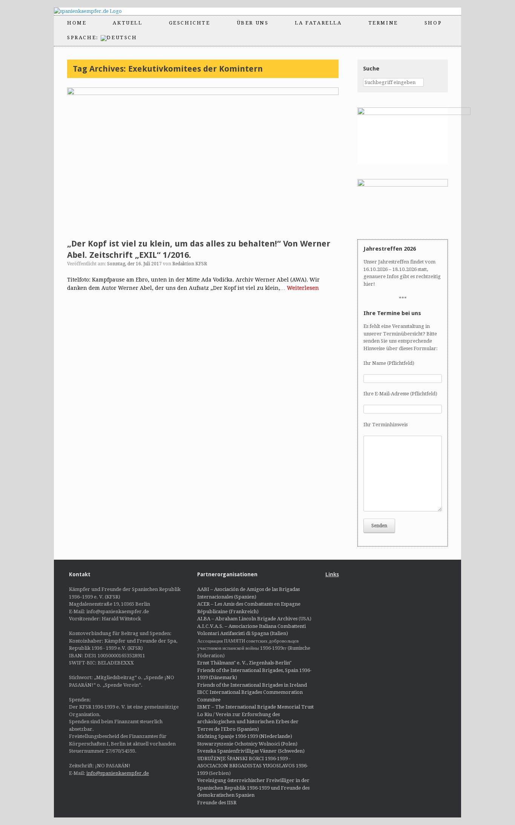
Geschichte (189, 23)
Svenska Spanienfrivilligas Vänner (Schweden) (251, 751)
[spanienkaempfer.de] (94, 11)
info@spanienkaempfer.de (117, 773)
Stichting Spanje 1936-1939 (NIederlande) (244, 736)
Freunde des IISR (216, 802)
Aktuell (127, 23)
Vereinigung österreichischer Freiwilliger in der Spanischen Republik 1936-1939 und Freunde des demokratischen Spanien (253, 788)
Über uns (253, 23)
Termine (383, 23)
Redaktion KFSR (189, 263)
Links (332, 574)
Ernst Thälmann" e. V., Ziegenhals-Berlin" (244, 663)
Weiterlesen (303, 288)
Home (76, 23)
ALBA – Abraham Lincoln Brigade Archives (247, 618)
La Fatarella (318, 23)
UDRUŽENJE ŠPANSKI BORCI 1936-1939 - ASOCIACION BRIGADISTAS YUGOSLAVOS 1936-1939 (252, 766)
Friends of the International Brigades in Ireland (252, 685)
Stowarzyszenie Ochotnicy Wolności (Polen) (247, 744)
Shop (433, 23)
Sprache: (84, 37)
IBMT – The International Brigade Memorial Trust (255, 707)
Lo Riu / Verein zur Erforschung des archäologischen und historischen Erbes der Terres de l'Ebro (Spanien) (248, 722)
